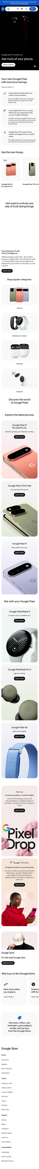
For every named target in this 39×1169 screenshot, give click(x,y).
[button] (18, 9)
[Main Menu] (3, 9)
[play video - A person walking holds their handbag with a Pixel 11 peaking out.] (35, 66)
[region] (19, 176)
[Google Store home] (8, 8)
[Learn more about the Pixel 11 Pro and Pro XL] (10, 176)
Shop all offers (24, 3)
